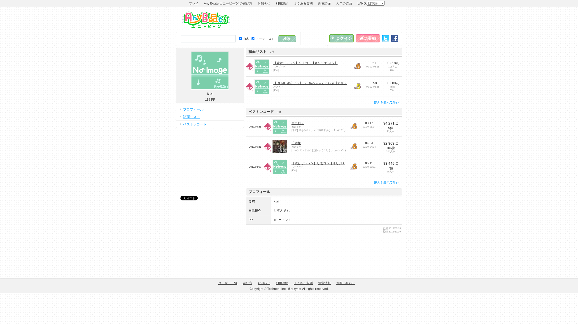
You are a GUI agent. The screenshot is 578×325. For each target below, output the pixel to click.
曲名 (246, 39)
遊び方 (247, 283)
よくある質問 (303, 3)
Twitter (385, 38)
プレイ (193, 3)
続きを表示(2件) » (387, 102)
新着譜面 (324, 3)
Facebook (394, 38)
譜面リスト (191, 117)
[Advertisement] (320, 19)
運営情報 (324, 283)
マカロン (297, 123)
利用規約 (282, 3)
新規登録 (368, 38)
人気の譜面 (344, 3)
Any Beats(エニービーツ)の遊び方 (228, 3)
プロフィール (193, 109)
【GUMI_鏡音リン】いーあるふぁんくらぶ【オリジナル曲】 (316, 83)
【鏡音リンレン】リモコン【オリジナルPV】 (305, 63)
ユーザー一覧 (227, 283)
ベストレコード (195, 124)
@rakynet (294, 288)
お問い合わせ (345, 283)
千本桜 (296, 143)
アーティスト (265, 39)
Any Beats (206, 20)
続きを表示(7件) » (387, 182)
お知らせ (264, 3)
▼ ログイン (341, 38)
